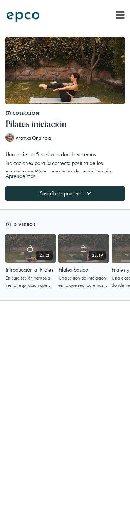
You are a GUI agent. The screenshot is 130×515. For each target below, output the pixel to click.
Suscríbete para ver (61, 193)
